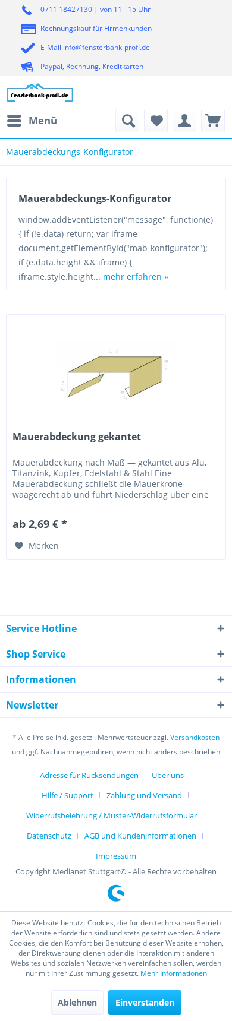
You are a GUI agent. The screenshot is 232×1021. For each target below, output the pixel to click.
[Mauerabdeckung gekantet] (116, 374)
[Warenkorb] (213, 120)
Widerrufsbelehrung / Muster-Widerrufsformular (111, 815)
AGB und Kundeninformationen (140, 835)
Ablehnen (77, 1002)
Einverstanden (144, 1002)
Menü (43, 120)
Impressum (116, 856)
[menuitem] (31, 120)
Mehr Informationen (173, 973)
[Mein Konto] (184, 120)
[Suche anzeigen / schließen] (127, 120)
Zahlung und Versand (144, 795)
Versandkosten (195, 737)
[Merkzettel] (156, 120)
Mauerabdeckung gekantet (76, 437)
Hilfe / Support (67, 795)
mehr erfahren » (135, 276)
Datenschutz (49, 835)
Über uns (168, 775)
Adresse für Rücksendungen (89, 775)
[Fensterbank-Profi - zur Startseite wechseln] (40, 92)
